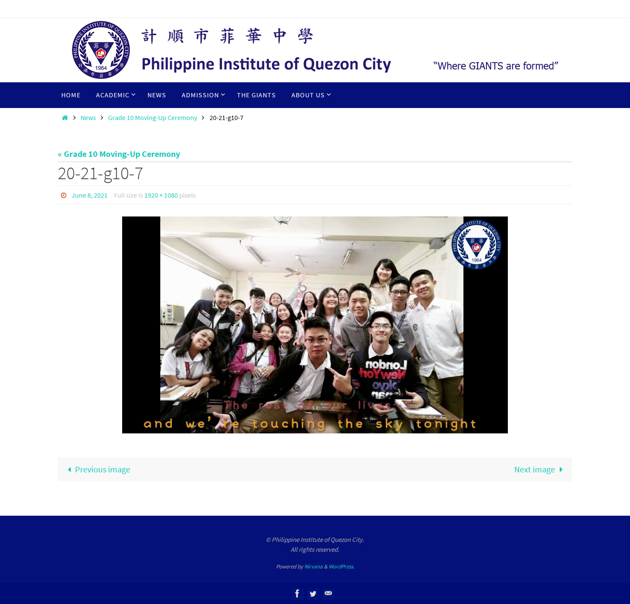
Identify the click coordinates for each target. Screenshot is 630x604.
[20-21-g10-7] (315, 324)
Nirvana (313, 566)
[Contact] (328, 593)
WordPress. (341, 566)
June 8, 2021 (90, 195)
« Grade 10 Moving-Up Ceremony (119, 153)
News (88, 117)
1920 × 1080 (161, 195)
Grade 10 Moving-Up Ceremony (152, 117)
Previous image (102, 469)
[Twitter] (312, 593)
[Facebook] (297, 593)
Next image (534, 469)
